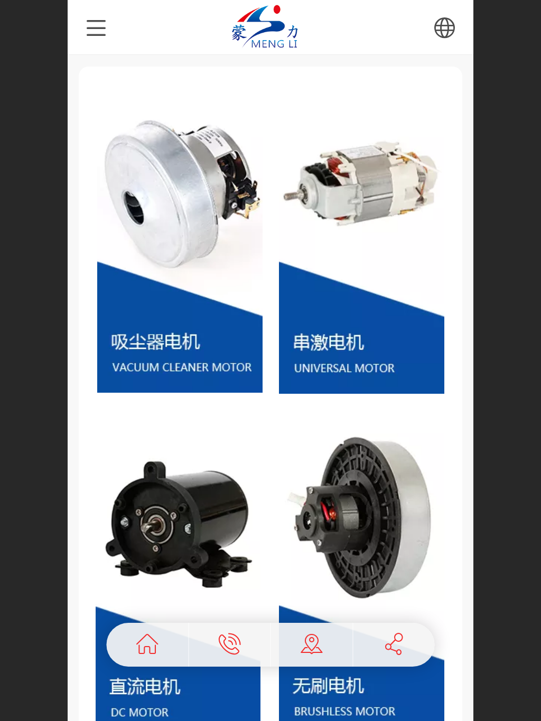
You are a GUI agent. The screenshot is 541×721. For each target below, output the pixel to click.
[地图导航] (312, 645)
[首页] (147, 645)
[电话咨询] (230, 645)
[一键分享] (394, 645)
